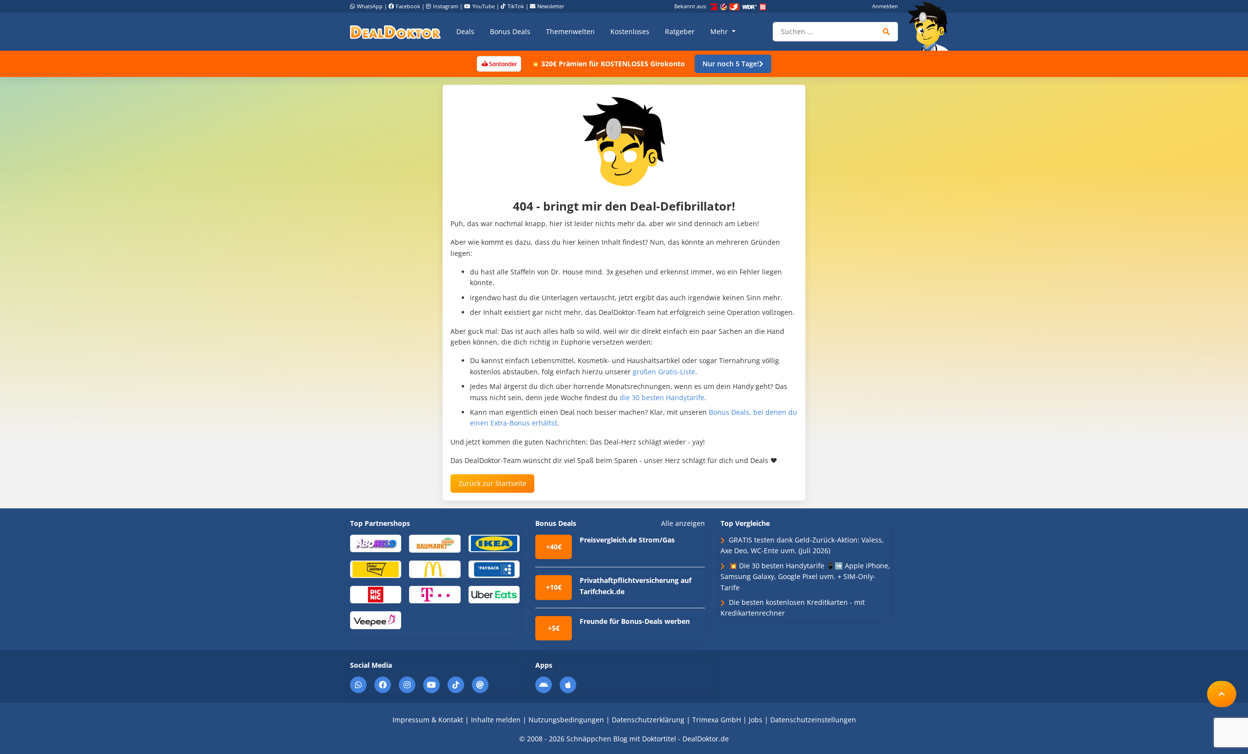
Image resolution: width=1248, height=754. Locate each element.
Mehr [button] (720, 31)
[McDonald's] (434, 568)
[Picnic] (375, 594)
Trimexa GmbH (716, 719)
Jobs (755, 719)
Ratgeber (680, 31)
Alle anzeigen (683, 523)
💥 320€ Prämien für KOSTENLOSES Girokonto (608, 63)
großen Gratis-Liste (664, 371)
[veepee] (375, 620)
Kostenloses (629, 31)
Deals (465, 31)
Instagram (445, 6)
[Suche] (886, 31)
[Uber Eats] (494, 594)
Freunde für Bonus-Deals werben (635, 621)
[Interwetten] (375, 568)
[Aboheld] (375, 543)
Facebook (408, 6)
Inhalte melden (496, 719)
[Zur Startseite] (931, 26)
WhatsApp (370, 6)
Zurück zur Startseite (492, 483)
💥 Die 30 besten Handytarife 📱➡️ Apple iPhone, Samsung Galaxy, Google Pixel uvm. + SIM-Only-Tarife (805, 576)
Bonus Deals (510, 31)
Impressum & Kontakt (427, 719)
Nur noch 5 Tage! (730, 63)
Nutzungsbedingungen (566, 719)
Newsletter (551, 6)
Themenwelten (570, 31)
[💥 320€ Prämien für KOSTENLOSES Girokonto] (498, 63)
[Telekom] (434, 594)
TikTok (515, 6)
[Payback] (494, 568)
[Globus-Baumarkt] (434, 543)
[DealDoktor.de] (395, 31)
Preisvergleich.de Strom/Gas (627, 539)
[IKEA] (494, 543)
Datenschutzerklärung (648, 719)
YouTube (483, 6)
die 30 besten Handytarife (662, 397)
